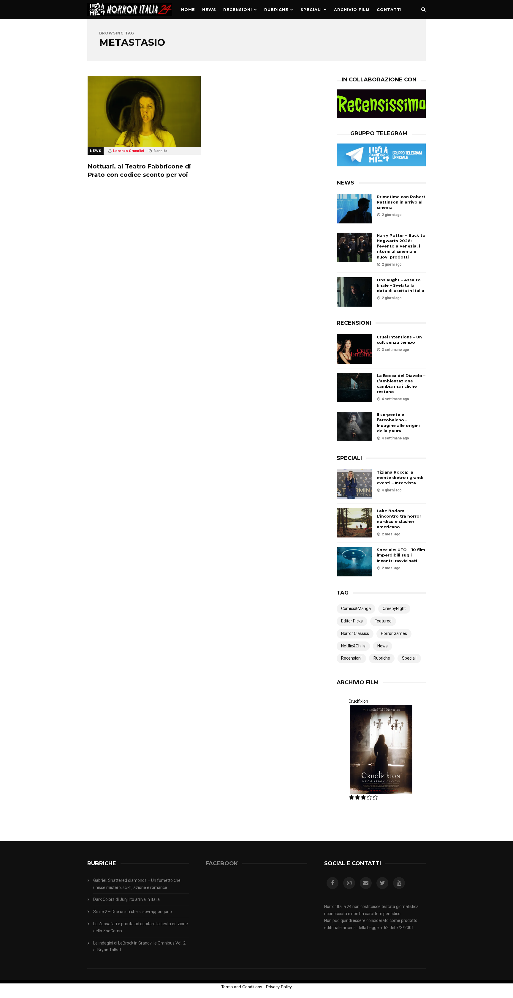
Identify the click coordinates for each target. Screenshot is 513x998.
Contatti (389, 9)
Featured (383, 621)
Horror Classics (355, 633)
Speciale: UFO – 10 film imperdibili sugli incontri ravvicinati (401, 555)
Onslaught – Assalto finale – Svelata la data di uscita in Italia (400, 285)
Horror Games (394, 633)
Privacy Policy (279, 986)
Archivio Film (352, 9)
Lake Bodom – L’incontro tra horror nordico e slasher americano (399, 518)
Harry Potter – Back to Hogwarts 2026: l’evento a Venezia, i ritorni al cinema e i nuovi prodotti (401, 246)
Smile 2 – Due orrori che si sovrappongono (132, 911)
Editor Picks (352, 621)
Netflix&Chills (353, 646)
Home (188, 9)
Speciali (311, 9)
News (209, 9)
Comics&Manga (356, 608)
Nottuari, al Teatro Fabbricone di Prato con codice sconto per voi (139, 170)
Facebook (222, 863)
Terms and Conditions (241, 986)
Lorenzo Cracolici (128, 151)
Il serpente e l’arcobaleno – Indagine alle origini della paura (398, 422)
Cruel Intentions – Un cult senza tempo (399, 340)
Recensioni (237, 9)
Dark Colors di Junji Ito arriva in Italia (126, 899)
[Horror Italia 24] (129, 17)
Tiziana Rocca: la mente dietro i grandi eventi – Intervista (400, 477)
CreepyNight (394, 608)
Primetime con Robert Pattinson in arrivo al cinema (401, 202)
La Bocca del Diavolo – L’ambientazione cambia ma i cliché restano (401, 383)
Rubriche (276, 9)
